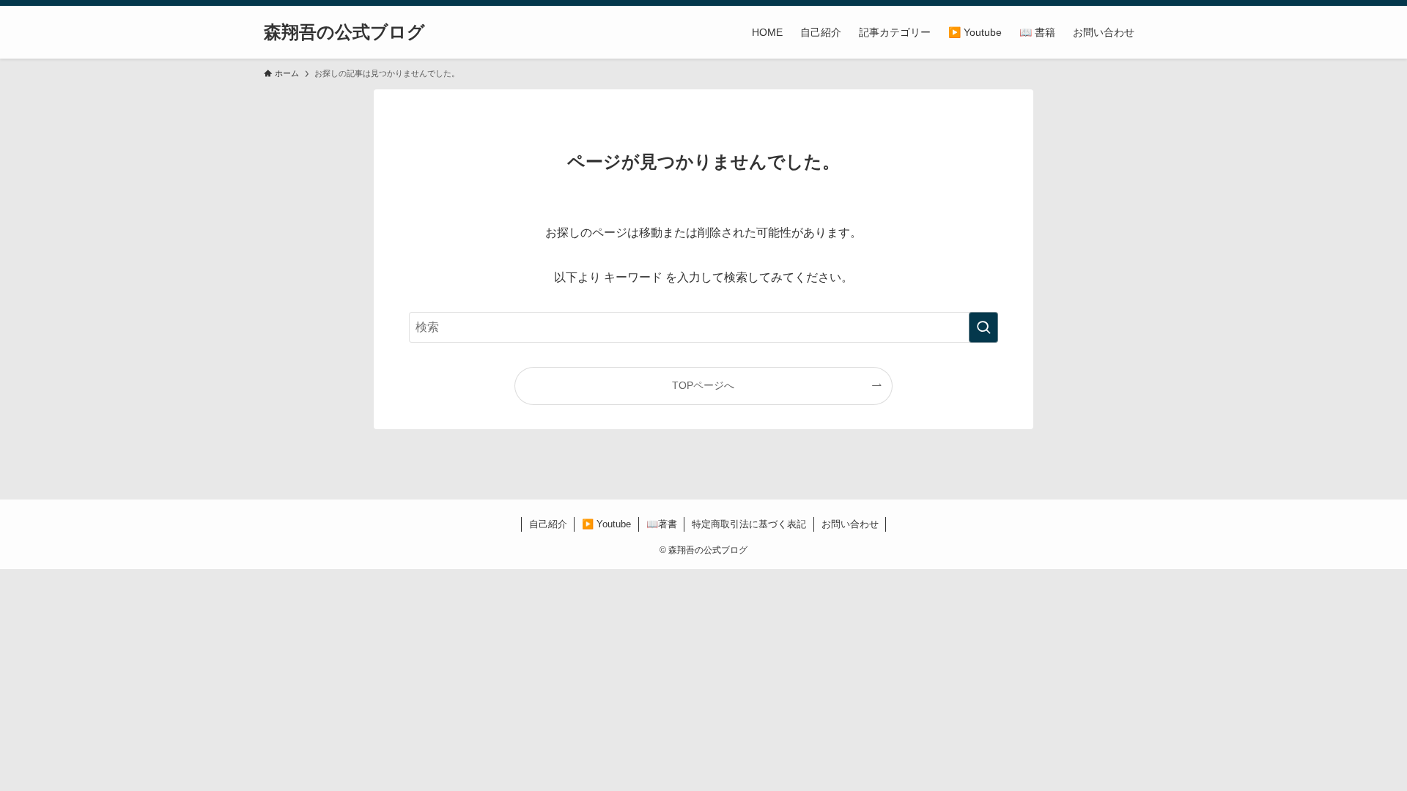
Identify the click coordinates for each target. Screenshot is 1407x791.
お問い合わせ (850, 524)
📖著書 (661, 524)
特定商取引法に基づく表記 (749, 524)
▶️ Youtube (606, 524)
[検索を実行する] (983, 327)
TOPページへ (703, 385)
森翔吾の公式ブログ (344, 32)
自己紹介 (548, 524)
